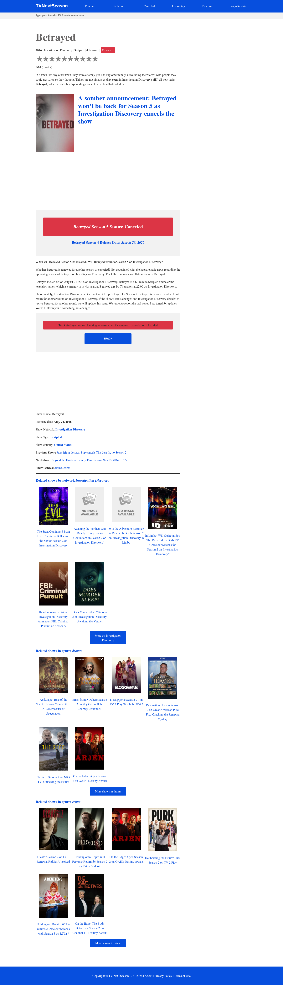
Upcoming (178, 6)
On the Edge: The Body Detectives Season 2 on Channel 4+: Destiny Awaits (90, 928)
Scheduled (120, 6)
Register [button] (242, 6)
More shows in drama (108, 791)
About (148, 976)
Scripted (56, 437)
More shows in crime (108, 943)
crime (67, 468)
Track (108, 338)
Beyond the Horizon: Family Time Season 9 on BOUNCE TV (89, 460)
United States (62, 444)
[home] (52, 6)
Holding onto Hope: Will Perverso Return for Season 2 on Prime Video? (89, 861)
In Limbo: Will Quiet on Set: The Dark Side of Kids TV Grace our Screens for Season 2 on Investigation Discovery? (162, 544)
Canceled (149, 6)
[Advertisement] (108, 180)
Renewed (90, 6)
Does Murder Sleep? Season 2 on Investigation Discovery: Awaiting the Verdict (89, 616)
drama (58, 468)
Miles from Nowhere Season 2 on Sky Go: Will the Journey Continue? (89, 704)
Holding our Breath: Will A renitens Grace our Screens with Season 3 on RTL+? (53, 928)
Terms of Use (182, 976)
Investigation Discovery (70, 429)
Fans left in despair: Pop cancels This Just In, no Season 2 (91, 452)
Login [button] (233, 6)
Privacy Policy (163, 976)
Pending (207, 6)
